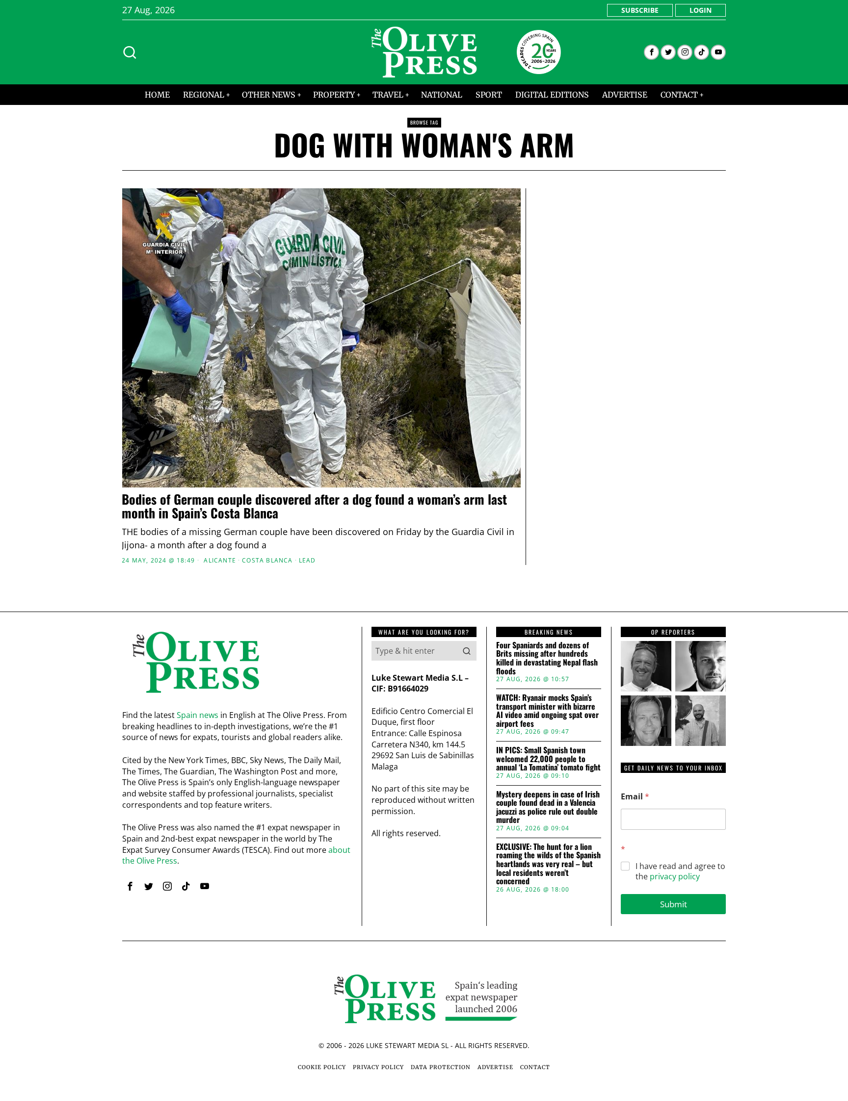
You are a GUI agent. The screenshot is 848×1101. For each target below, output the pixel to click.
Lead (307, 560)
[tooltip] (651, 52)
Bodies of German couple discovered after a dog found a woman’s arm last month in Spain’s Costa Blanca (314, 506)
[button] (467, 651)
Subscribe (640, 10)
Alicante (220, 560)
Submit (673, 904)
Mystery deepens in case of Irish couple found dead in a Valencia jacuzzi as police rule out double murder (548, 807)
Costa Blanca (267, 560)
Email (635, 796)
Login (700, 10)
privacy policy (675, 876)
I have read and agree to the (680, 871)
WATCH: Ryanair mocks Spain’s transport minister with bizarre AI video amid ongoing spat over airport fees (547, 710)
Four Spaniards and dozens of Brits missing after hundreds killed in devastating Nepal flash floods (547, 658)
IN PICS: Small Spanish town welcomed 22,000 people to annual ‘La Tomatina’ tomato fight (548, 759)
